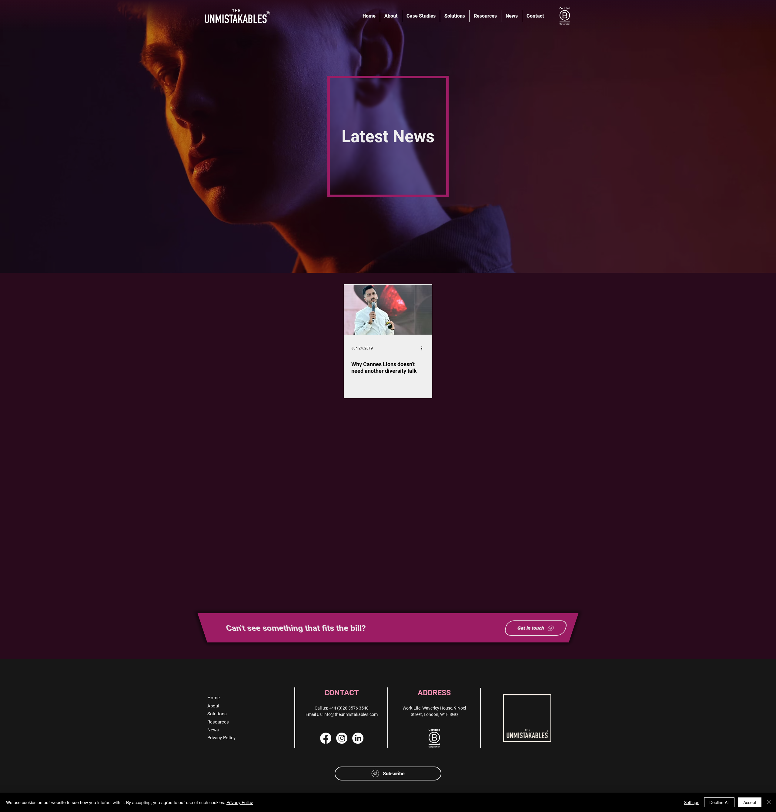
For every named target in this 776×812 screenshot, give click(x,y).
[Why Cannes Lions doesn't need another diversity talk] (388, 310)
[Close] (768, 802)
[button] (388, 773)
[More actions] (423, 348)
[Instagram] (341, 738)
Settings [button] (691, 802)
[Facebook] (325, 738)
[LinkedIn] (357, 738)
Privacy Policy (239, 802)
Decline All (719, 802)
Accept (749, 802)
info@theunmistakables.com (350, 714)
